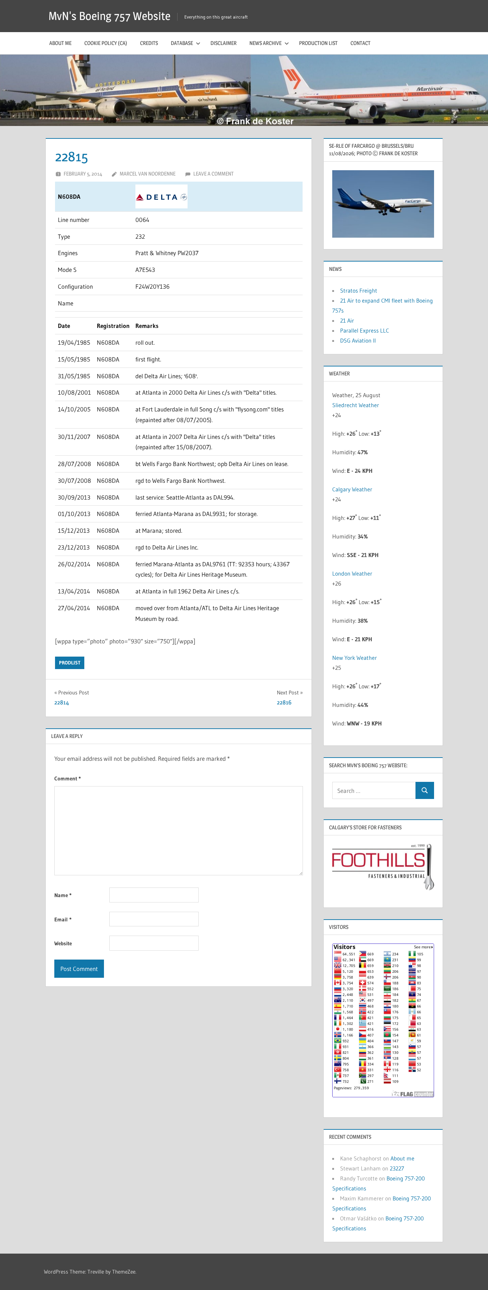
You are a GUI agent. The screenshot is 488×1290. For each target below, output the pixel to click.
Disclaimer (223, 43)
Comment (67, 778)
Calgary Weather (352, 489)
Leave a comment (213, 173)
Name (62, 895)
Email (62, 919)
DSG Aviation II (358, 340)
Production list (318, 43)
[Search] (424, 790)
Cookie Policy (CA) (105, 43)
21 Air (347, 320)
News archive (265, 43)
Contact (360, 43)
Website (63, 943)
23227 (397, 1168)
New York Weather (354, 657)
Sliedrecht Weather (356, 405)
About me (60, 43)
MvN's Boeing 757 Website (109, 16)
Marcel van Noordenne (147, 173)
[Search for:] (374, 790)
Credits (149, 43)
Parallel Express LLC (364, 330)
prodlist (69, 662)
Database (182, 43)
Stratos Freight (358, 290)
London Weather (352, 573)
